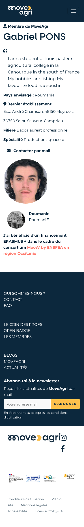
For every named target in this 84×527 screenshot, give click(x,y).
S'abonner (65, 404)
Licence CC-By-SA (49, 511)
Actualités (15, 367)
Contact (13, 299)
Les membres (18, 336)
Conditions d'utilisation (26, 499)
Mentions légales (34, 505)
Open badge (17, 330)
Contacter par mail (31, 150)
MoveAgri (58, 388)
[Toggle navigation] (73, 11)
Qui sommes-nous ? (24, 293)
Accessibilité (17, 511)
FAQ (8, 305)
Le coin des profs (23, 324)
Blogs (10, 355)
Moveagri (14, 361)
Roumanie (39, 213)
